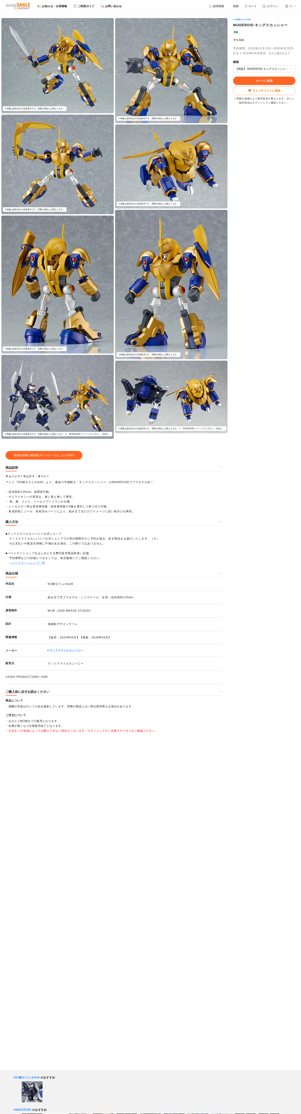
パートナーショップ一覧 (28, 562)
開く (234, 68)
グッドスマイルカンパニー (66, 650)
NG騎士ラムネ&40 (243, 19)
